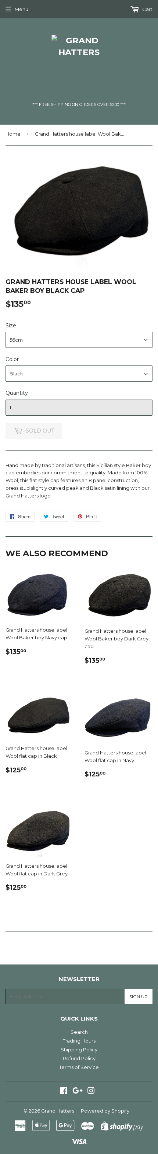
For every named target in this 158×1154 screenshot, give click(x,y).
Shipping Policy (79, 1049)
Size (11, 325)
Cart (146, 9)
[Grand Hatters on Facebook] (64, 1092)
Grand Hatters (57, 1111)
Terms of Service (79, 1067)
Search (79, 1032)
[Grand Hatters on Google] (77, 1092)
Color (12, 359)
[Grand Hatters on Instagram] (91, 1092)
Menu (21, 9)
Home (13, 134)
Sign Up (138, 996)
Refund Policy (79, 1058)
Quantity (17, 393)
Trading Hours (79, 1041)
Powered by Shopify (105, 1111)
